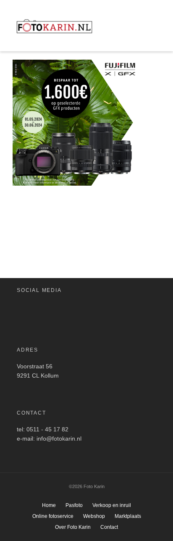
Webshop (94, 516)
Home (49, 505)
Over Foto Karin (73, 527)
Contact (109, 527)
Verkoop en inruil (111, 505)
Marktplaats (128, 516)
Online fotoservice (52, 516)
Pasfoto (74, 505)
